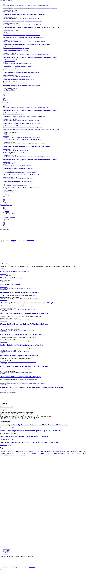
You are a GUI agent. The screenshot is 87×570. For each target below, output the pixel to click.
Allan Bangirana (3, 287)
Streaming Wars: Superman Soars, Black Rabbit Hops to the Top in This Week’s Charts (30, 431)
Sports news (38, 453)
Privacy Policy (6, 551)
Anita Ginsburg (3, 329)
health (63, 451)
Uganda (83, 453)
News (4, 96)
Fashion (7, 219)
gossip (60, 451)
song (31, 453)
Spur (42, 453)
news (8, 453)
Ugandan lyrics (3, 455)
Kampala (67, 451)
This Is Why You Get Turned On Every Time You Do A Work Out (23, 334)
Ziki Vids (7, 211)
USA (19, 455)
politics (12, 453)
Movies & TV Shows (10, 213)
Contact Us (5, 554)
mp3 (1, 453)
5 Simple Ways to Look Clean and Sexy (11, 278)
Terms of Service (6, 550)
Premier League (16, 453)
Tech (4, 94)
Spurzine (75, 453)
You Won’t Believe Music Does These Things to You (14, 271)
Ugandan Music (9, 455)
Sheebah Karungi (27, 453)
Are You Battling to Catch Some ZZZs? (11, 284)
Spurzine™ (13, 240)
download (36, 451)
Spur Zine (2, 381)
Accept (1, 569)
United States (15, 455)
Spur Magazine (59, 453)
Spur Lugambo (50, 453)
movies (85, 451)
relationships (21, 453)
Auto (4, 95)
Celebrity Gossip (10, 451)
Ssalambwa (2, 339)
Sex (6, 218)
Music (4, 4)
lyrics (82, 451)
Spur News (68, 453)
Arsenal (1, 451)
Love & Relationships (10, 217)
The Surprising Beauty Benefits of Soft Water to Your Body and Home (24, 366)
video (22, 455)
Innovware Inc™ (30, 240)
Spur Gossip (46, 453)
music (4, 453)
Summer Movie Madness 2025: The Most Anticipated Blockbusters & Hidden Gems (29, 442)
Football (56, 451)
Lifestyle (4, 62)
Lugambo (5, 2)
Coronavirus (26, 451)
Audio (4, 451)
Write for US (5, 552)
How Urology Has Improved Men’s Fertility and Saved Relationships (24, 313)
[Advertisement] (43, 252)
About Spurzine (6, 549)
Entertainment (6, 33)
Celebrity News (19, 451)
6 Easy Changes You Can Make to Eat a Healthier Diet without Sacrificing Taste (28, 303)
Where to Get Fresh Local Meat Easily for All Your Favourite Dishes (24, 324)
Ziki (24, 455)
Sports (4, 98)
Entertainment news (51, 451)
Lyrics (6, 209)
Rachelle (2, 308)
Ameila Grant (3, 274)
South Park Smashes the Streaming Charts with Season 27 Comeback (24, 436)
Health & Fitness (9, 216)
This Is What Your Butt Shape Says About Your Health (19, 355)
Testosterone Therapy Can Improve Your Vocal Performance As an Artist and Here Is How (31, 387)
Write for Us (5, 100)
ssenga (1, 280)
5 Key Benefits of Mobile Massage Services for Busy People (20, 377)
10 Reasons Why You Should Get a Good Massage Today (19, 292)
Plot (3, 99)
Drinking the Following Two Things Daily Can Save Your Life (21, 345)
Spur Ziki (72, 453)
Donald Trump (31, 451)
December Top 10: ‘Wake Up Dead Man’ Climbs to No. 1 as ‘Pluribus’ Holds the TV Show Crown (34, 425)
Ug (80, 453)
